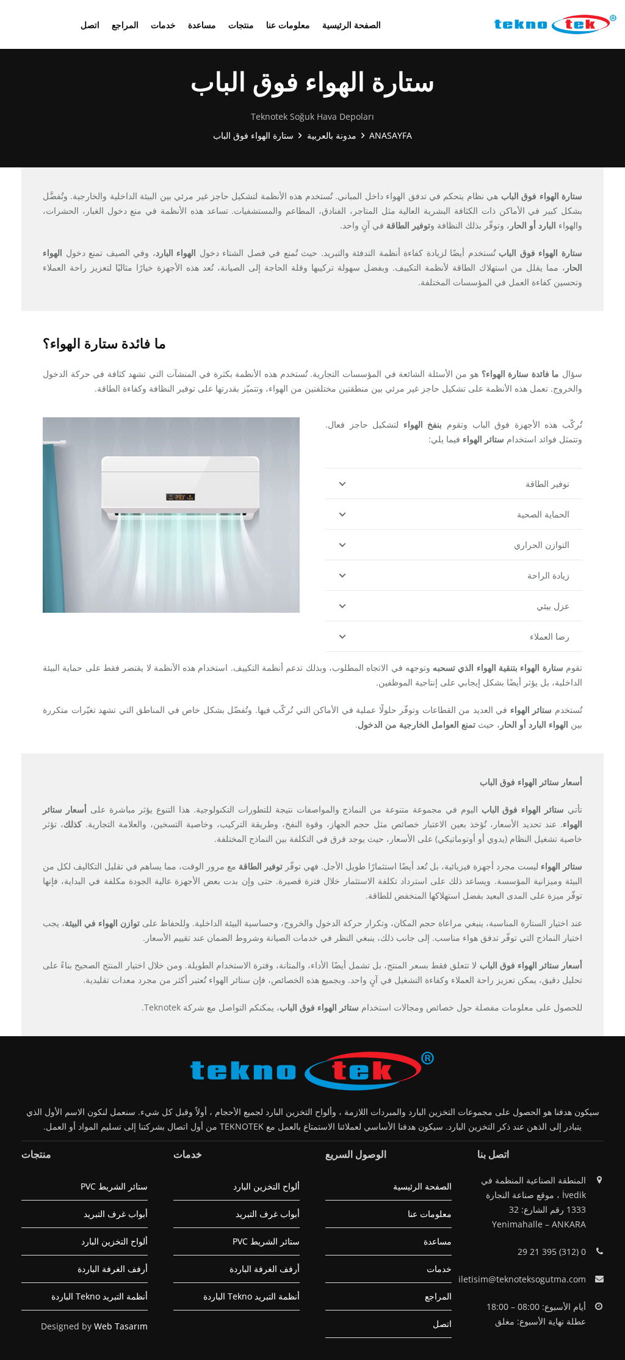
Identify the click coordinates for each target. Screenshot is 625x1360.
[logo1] (555, 24)
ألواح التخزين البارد (266, 1186)
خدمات (439, 1268)
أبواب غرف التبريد (268, 1213)
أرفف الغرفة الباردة (264, 1268)
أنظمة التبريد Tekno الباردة (251, 1296)
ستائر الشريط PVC (266, 1241)
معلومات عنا (430, 1213)
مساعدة (438, 1241)
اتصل (442, 1323)
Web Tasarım (121, 1326)
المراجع (438, 1296)
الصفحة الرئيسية (422, 1186)
